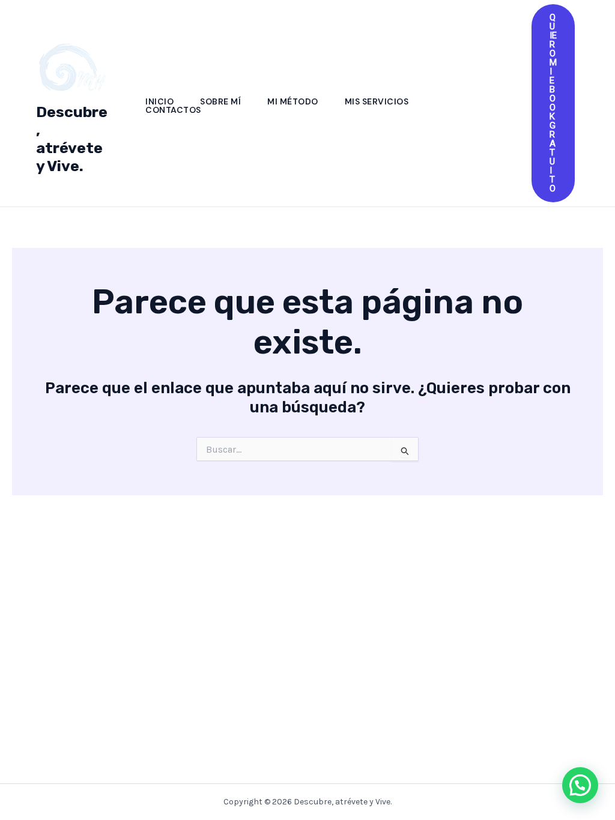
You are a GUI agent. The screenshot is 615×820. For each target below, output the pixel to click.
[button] (553, 103)
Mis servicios (377, 101)
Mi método (292, 101)
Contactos (173, 110)
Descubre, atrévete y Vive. (72, 139)
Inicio (159, 101)
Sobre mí (220, 101)
